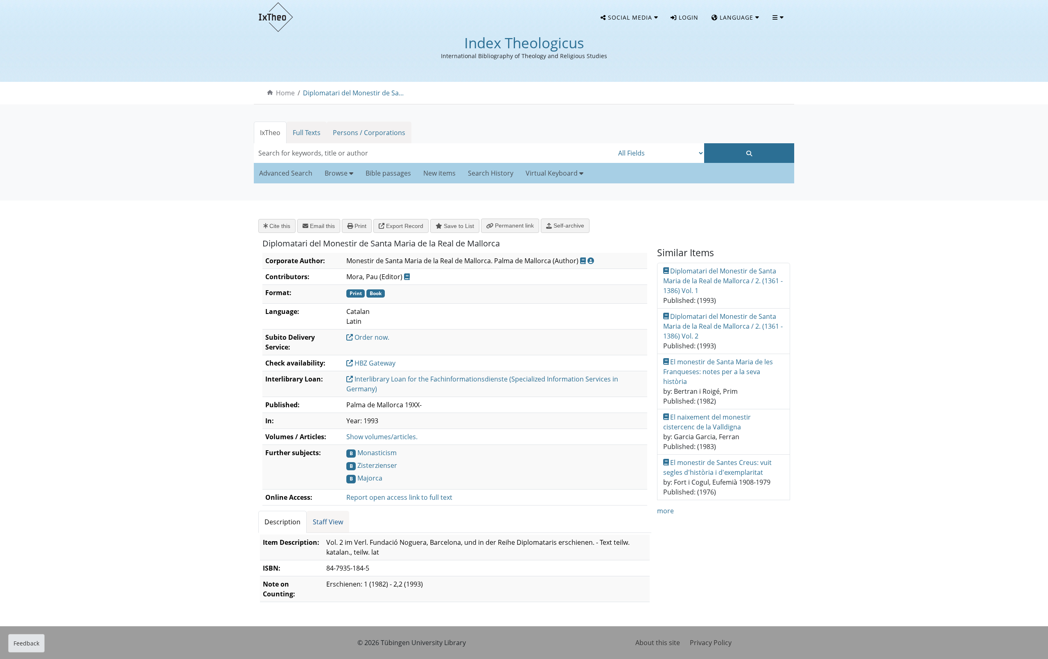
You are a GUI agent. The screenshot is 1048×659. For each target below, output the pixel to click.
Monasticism (377, 452)
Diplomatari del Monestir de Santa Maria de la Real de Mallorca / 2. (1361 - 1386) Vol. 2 (723, 326)
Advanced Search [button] (285, 173)
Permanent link (513, 225)
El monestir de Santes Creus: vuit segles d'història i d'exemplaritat (717, 467)
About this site (657, 642)
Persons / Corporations (369, 132)
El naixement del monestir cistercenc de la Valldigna (707, 422)
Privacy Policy (711, 642)
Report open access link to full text (399, 497)
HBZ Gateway (374, 363)
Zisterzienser (377, 465)
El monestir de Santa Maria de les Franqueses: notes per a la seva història (718, 371)
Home (285, 92)
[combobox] (434, 153)
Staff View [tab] (328, 521)
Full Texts (307, 132)
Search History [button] (490, 173)
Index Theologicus (524, 42)
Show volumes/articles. (382, 436)
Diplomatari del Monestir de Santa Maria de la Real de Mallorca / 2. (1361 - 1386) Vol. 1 (723, 280)
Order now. (371, 337)
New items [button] (439, 173)
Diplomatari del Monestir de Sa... (353, 92)
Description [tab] (282, 521)
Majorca (369, 478)
